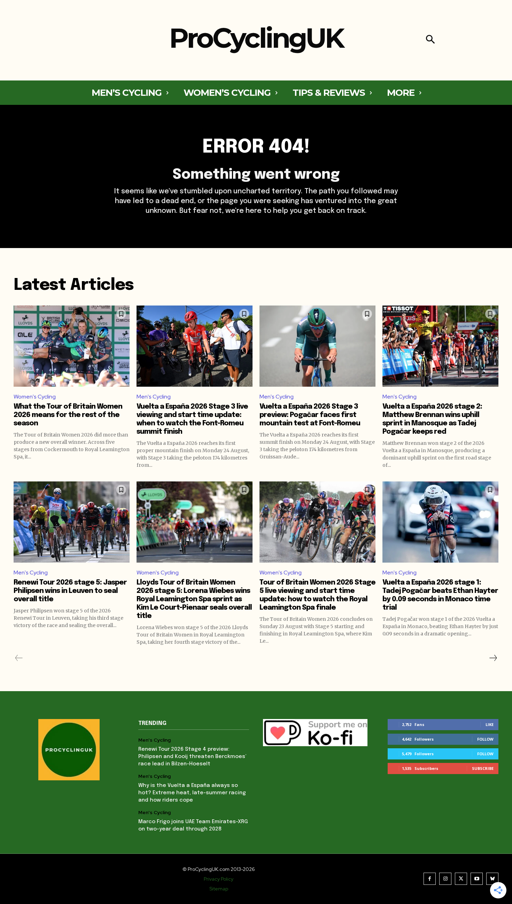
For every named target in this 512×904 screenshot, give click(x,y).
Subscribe (483, 768)
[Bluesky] (492, 879)
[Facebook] (430, 879)
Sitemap (218, 889)
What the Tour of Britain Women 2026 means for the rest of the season (68, 415)
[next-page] (492, 658)
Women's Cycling (35, 396)
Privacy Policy (218, 879)
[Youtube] (477, 879)
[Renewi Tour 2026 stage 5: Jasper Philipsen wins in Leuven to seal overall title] (72, 522)
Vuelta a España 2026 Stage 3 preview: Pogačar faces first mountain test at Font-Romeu (309, 415)
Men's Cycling (154, 396)
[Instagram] (445, 879)
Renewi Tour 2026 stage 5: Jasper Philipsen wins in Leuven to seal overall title (70, 591)
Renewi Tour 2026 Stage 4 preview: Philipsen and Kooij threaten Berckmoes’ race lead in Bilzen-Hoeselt (192, 757)
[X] (461, 879)
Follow (485, 739)
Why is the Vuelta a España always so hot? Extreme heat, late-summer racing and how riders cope (192, 793)
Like (490, 724)
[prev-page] (19, 658)
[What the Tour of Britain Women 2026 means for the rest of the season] (72, 346)
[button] (430, 40)
